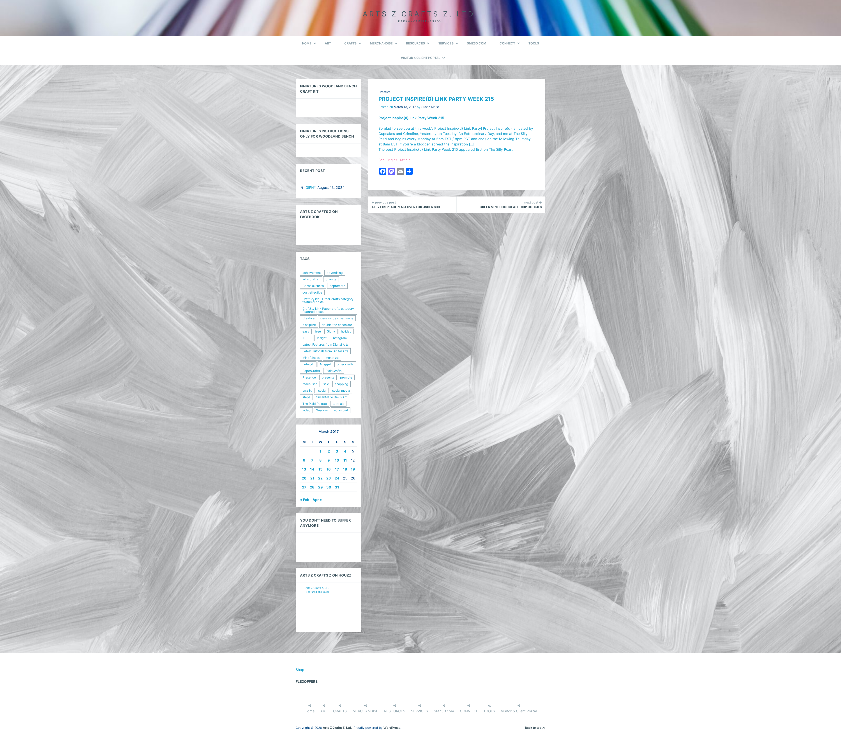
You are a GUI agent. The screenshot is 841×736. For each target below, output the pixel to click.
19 (353, 469)
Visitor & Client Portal (420, 58)
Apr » (317, 499)
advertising (335, 272)
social (322, 390)
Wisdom (322, 410)
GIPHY (311, 187)
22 (320, 478)
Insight (322, 338)
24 (337, 478)
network (308, 364)
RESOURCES (415, 43)
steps (306, 397)
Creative (384, 92)
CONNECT (507, 43)
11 (345, 460)
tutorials (338, 403)
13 (304, 469)
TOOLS (533, 43)
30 (328, 487)
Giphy (331, 331)
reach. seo (309, 384)
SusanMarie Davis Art (331, 397)
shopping (341, 384)
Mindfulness (311, 357)
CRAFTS (350, 43)
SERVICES (446, 43)
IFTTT (306, 338)
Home (306, 43)
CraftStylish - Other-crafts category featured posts (327, 300)
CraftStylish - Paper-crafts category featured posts (328, 310)
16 (329, 469)
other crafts (345, 364)
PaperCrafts (311, 371)
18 (345, 469)
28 (312, 487)
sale (326, 384)
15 (320, 469)
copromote (337, 286)
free (318, 331)
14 (312, 469)
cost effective (312, 292)
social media (341, 390)
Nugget (325, 364)
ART (328, 43)
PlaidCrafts (333, 371)
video (306, 410)
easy (305, 331)
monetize (332, 357)
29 (320, 487)
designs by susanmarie (336, 318)
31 (337, 487)
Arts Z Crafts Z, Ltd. (420, 14)
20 (304, 478)
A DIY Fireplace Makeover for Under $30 (405, 204)
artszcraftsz (311, 279)
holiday (346, 331)
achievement (311, 272)
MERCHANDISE (381, 43)
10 (337, 460)
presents (328, 377)
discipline (309, 325)
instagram (339, 338)
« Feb (304, 499)
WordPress (391, 727)
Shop (300, 669)
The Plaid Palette (314, 403)
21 (312, 478)
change (331, 279)
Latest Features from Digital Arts (325, 344)
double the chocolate (337, 325)
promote (346, 377)
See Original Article (394, 160)
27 (304, 487)
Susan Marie (430, 107)
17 (337, 469)
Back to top (533, 727)
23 (328, 478)
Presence (309, 377)
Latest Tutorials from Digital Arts (325, 351)
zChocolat (341, 410)
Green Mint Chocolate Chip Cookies (511, 204)
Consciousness (313, 286)
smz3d (307, 390)
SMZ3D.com (476, 43)
